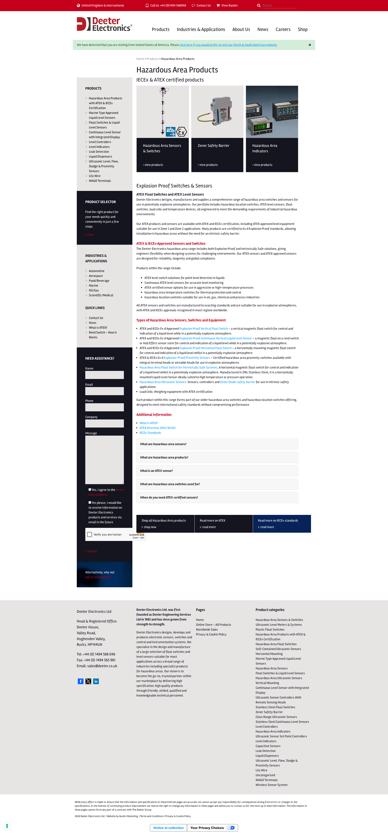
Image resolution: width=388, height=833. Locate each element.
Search (259, 5)
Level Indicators (99, 147)
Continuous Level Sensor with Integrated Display (105, 134)
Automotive (96, 271)
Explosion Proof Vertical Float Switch (203, 329)
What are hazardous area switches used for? (170, 484)
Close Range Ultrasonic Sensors (276, 717)
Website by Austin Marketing (122, 816)
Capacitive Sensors (268, 746)
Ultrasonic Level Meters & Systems (279, 625)
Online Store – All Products (213, 625)
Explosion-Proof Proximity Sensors (187, 358)
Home (140, 59)
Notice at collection (168, 828)
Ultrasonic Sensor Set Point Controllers (281, 736)
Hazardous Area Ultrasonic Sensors (163, 382)
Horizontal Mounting (269, 654)
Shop (303, 29)
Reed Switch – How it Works (103, 334)
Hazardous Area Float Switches (276, 644)
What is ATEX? (98, 328)
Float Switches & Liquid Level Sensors (104, 125)
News (262, 29)
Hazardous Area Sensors (272, 668)
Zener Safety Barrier (269, 712)
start (91, 235)
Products (161, 29)
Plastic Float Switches (270, 630)
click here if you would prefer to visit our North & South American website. (229, 45)
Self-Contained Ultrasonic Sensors (278, 649)
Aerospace (96, 276)
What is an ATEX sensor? (156, 471)
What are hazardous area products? (164, 457)
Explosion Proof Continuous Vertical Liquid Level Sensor (215, 338)
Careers (283, 29)
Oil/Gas (94, 290)
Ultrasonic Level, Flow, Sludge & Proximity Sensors (104, 166)
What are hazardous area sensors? (163, 444)
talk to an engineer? (98, 577)
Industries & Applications (201, 29)
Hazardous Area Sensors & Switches (279, 620)
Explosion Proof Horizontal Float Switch (205, 348)
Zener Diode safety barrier (237, 382)
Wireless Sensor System (272, 785)
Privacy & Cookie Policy (211, 634)
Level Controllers (100, 142)
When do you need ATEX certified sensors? (169, 497)
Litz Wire (95, 176)
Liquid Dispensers (100, 157)
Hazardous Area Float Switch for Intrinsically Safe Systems (178, 367)
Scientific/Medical (101, 295)
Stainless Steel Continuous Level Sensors (282, 722)
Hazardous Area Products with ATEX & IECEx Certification (105, 103)
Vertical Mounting (267, 683)
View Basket (229, 5)
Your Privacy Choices (207, 828)
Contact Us (204, 5)
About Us (241, 29)
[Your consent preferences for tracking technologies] (7, 826)
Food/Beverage (99, 281)
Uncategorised (265, 775)
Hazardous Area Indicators (273, 731)
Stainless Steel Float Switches (275, 707)
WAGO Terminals (100, 181)
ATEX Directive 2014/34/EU (158, 428)
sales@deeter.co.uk (102, 666)
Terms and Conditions (151, 816)
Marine (93, 286)
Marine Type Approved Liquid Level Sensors (103, 115)
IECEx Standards (150, 433)
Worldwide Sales (207, 630)
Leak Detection (99, 152)
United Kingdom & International (103, 5)
